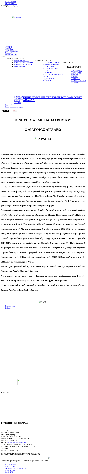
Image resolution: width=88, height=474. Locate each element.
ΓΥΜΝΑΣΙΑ (18, 99)
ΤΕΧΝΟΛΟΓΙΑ (49, 78)
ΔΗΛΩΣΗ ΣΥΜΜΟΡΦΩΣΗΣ (15, 468)
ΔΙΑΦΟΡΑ (47, 80)
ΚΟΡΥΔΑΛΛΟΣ (11, 55)
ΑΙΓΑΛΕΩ (9, 49)
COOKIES (9, 472)
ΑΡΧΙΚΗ (8, 47)
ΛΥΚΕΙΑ (17, 101)
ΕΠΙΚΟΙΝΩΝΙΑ (11, 4)
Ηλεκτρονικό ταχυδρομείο (14, 107)
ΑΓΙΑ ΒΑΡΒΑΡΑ (11, 51)
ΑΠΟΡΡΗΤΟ (10, 466)
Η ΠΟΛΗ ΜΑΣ (10, 2)
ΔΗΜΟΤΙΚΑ (18, 97)
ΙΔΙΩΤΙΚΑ (17, 103)
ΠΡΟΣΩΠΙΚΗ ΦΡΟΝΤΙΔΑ (53, 74)
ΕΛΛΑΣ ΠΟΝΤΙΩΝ (78, 81)
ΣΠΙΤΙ (45, 76)
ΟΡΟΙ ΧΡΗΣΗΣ (10, 470)
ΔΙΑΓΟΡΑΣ (75, 79)
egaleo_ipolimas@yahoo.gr (16, 442)
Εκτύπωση (8, 105)
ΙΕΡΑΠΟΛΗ (75, 83)
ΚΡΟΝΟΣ (74, 77)
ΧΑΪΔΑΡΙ (8, 53)
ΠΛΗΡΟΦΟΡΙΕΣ (11, 464)
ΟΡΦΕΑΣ (74, 75)
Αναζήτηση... (5, 6)
